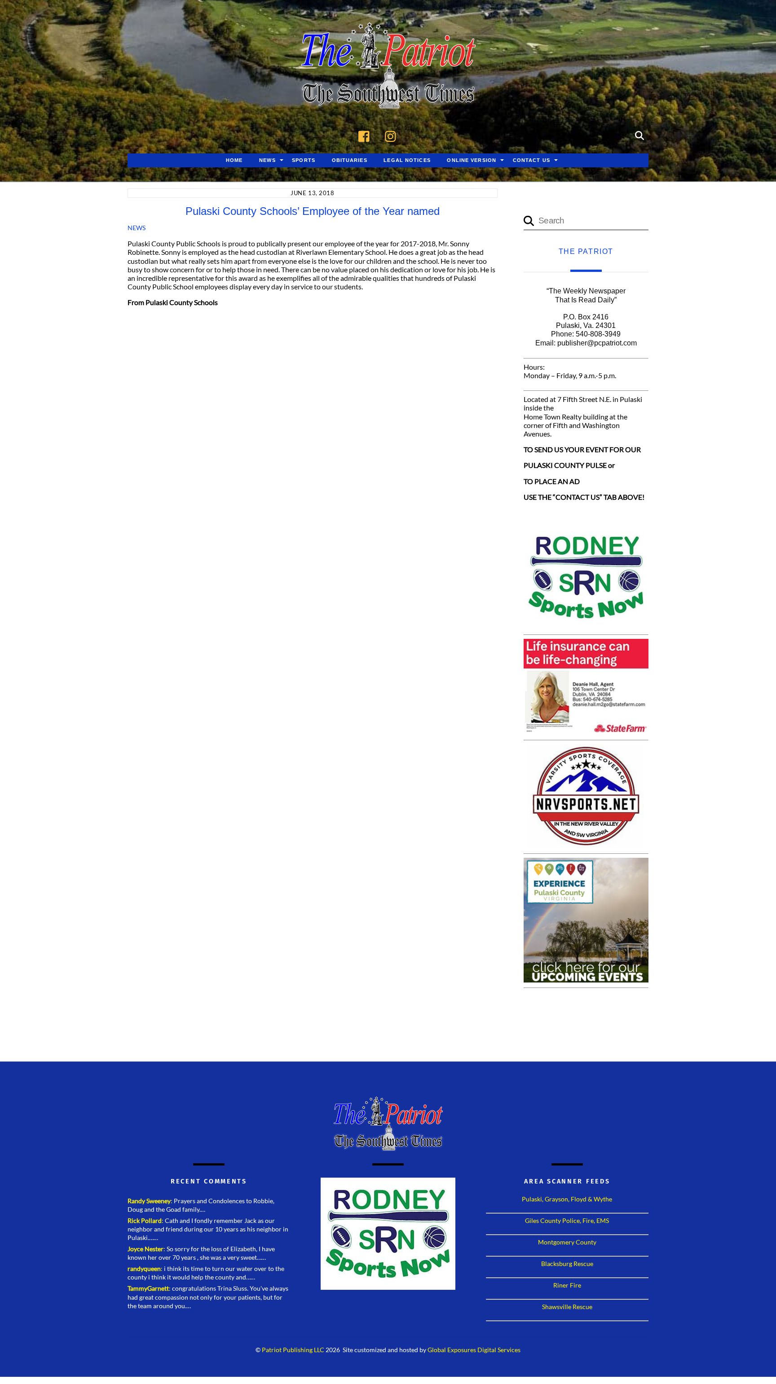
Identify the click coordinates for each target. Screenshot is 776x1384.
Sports (303, 160)
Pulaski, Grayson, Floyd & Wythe (567, 1199)
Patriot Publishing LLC (293, 1349)
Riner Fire (567, 1285)
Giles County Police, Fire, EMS (567, 1220)
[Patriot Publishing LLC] (388, 95)
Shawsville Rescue (567, 1306)
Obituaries (349, 160)
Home (234, 160)
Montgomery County (567, 1242)
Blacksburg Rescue (567, 1263)
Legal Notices (407, 160)
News (267, 160)
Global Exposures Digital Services (474, 1349)
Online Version (471, 160)
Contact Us (531, 160)
